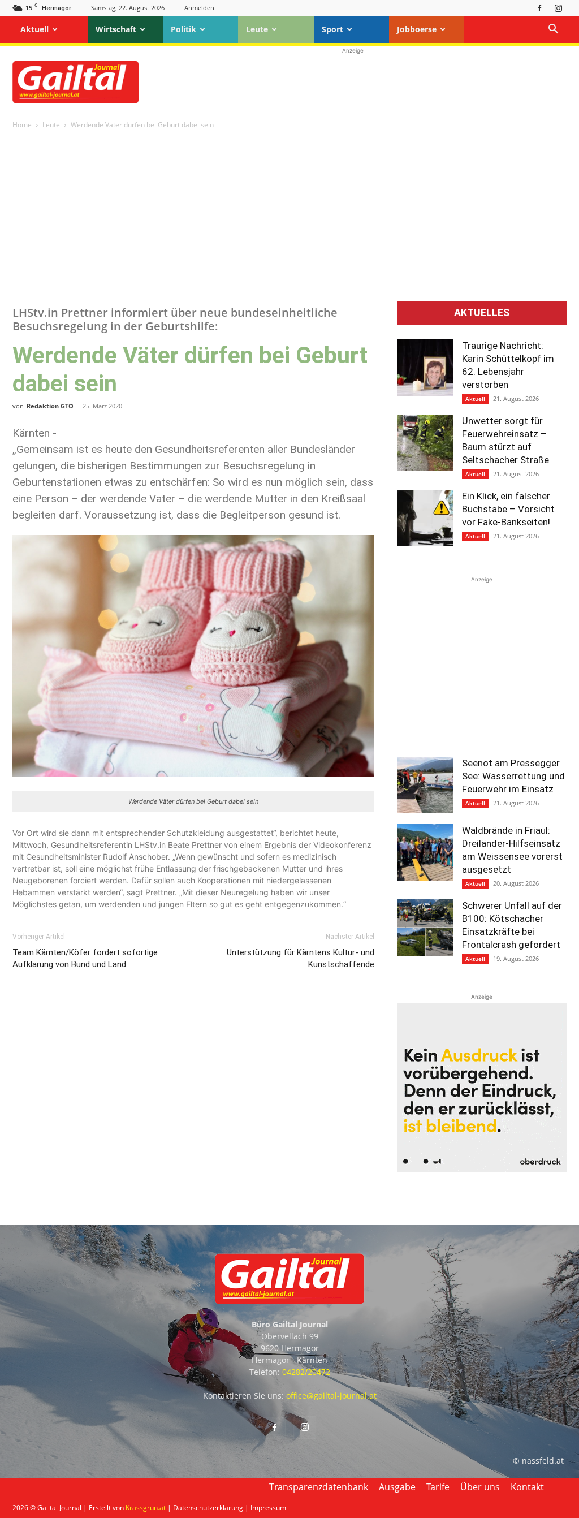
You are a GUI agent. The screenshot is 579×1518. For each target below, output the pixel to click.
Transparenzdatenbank (318, 1487)
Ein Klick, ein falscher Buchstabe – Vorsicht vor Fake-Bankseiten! (508, 509)
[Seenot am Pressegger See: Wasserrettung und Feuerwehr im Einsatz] (425, 785)
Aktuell (34, 29)
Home (22, 125)
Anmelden (199, 7)
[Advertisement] (353, 82)
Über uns (480, 1487)
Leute (257, 29)
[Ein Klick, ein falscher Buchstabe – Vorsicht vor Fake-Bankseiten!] (425, 518)
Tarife (438, 1487)
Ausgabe (397, 1487)
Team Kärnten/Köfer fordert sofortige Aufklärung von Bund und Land (85, 958)
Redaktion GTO (50, 406)
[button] (553, 30)
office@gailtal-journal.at (331, 1395)
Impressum (268, 1507)
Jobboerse (417, 29)
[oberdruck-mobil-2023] (482, 1169)
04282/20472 (306, 1371)
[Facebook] (539, 7)
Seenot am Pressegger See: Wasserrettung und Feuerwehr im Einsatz (513, 776)
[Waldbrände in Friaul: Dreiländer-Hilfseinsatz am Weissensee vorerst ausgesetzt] (425, 852)
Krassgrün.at (146, 1507)
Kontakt (527, 1487)
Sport (332, 29)
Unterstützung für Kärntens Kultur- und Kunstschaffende (300, 958)
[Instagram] (558, 7)
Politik (183, 29)
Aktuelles (481, 313)
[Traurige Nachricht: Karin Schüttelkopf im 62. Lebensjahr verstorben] (425, 367)
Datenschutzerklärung (208, 1507)
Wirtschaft (116, 29)
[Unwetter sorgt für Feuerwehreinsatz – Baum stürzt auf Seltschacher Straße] (425, 443)
